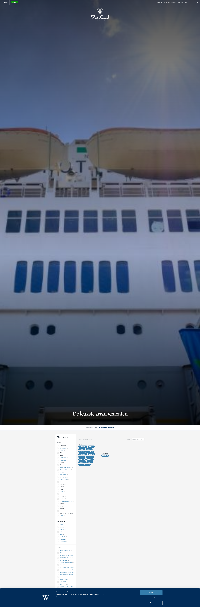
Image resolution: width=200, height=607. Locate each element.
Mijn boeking (184, 2)
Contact (15, 2)
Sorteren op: (128, 439)
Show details (59, 597)
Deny (151, 603)
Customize (150, 598)
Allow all (151, 592)
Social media (167, 2)
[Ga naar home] (100, 14)
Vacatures (173, 2)
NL (191, 2)
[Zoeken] (197, 2)
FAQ (179, 2)
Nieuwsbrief (159, 2)
